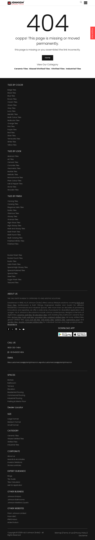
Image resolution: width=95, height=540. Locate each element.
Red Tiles (11, 132)
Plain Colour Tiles (14, 180)
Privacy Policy (80, 533)
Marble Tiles (12, 171)
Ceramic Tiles (13, 436)
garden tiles (13, 322)
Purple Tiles (12, 129)
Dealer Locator (15, 407)
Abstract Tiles (13, 156)
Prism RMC (12, 516)
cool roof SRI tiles (32, 320)
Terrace (11, 386)
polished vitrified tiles (56, 317)
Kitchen (11, 380)
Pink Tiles (11, 126)
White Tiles (12, 142)
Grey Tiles (11, 108)
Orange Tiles (13, 123)
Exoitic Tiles (12, 210)
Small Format (13, 425)
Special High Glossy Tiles (18, 267)
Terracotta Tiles (14, 139)
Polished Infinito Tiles (16, 241)
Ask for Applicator (15, 485)
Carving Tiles (13, 201)
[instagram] (16, 329)
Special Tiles (12, 273)
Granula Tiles (13, 219)
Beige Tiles (12, 90)
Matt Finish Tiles (14, 232)
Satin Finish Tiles (14, 264)
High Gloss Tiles (14, 222)
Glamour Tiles (13, 213)
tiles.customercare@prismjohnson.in (23, 362)
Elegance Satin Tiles (16, 207)
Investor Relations (15, 462)
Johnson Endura (14, 496)
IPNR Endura (12, 519)
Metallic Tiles (13, 114)
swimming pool (72, 320)
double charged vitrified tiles (31, 322)
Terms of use (68, 533)
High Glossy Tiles (14, 225)
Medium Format (14, 422)
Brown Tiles (12, 99)
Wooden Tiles (13, 190)
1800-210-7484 (14, 347)
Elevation (11, 389)
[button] (81, 2)
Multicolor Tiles (13, 120)
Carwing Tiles (13, 204)
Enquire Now (92, 33)
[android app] (65, 334)
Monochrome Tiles (15, 177)
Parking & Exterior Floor (17, 401)
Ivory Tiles (11, 111)
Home (47, 57)
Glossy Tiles (12, 216)
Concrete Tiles (13, 165)
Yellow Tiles (12, 145)
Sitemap (58, 533)
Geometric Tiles (14, 168)
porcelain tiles (41, 317)
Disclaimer (83, 535)
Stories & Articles (14, 465)
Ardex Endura (13, 522)
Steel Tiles (11, 276)
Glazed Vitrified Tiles (16, 439)
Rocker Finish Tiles (15, 255)
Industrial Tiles (13, 445)
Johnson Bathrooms (16, 499)
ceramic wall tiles (24, 315)
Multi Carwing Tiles (15, 238)
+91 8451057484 (16, 352)
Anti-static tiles (47, 320)
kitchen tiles (17, 317)
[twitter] (12, 329)
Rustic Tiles (12, 261)
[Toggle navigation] (84, 3)
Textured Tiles (13, 282)
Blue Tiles (11, 96)
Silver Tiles (12, 135)
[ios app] (80, 334)
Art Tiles (11, 159)
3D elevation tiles (40, 315)
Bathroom (12, 383)
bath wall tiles (28, 317)
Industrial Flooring (15, 398)
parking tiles (60, 320)
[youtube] (23, 329)
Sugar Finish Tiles (14, 279)
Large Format (13, 419)
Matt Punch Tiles (14, 235)
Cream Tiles (12, 102)
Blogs (10, 476)
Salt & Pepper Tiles (15, 184)
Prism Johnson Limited (17, 513)
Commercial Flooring (16, 395)
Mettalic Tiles (13, 174)
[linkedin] (20, 329)
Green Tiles (12, 105)
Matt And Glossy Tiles (16, 228)
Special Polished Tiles (16, 270)
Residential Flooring (16, 392)
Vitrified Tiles (12, 442)
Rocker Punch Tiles (15, 258)
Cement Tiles (13, 162)
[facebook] (9, 329)
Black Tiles (12, 93)
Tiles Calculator (14, 482)
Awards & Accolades (16, 459)
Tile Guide (12, 479)
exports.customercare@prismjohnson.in (55, 362)
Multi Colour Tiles (14, 117)
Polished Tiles (13, 244)
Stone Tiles (12, 187)
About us (11, 456)
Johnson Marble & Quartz (18, 502)
